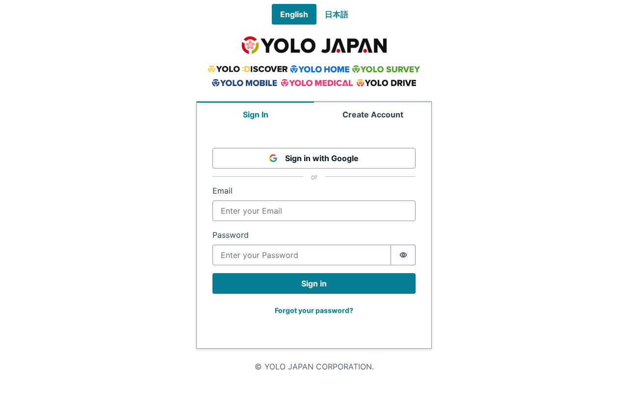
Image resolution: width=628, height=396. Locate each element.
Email (222, 191)
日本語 (336, 14)
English (294, 14)
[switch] (403, 255)
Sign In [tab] (255, 114)
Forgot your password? (314, 310)
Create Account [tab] (372, 114)
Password (230, 235)
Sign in (314, 283)
